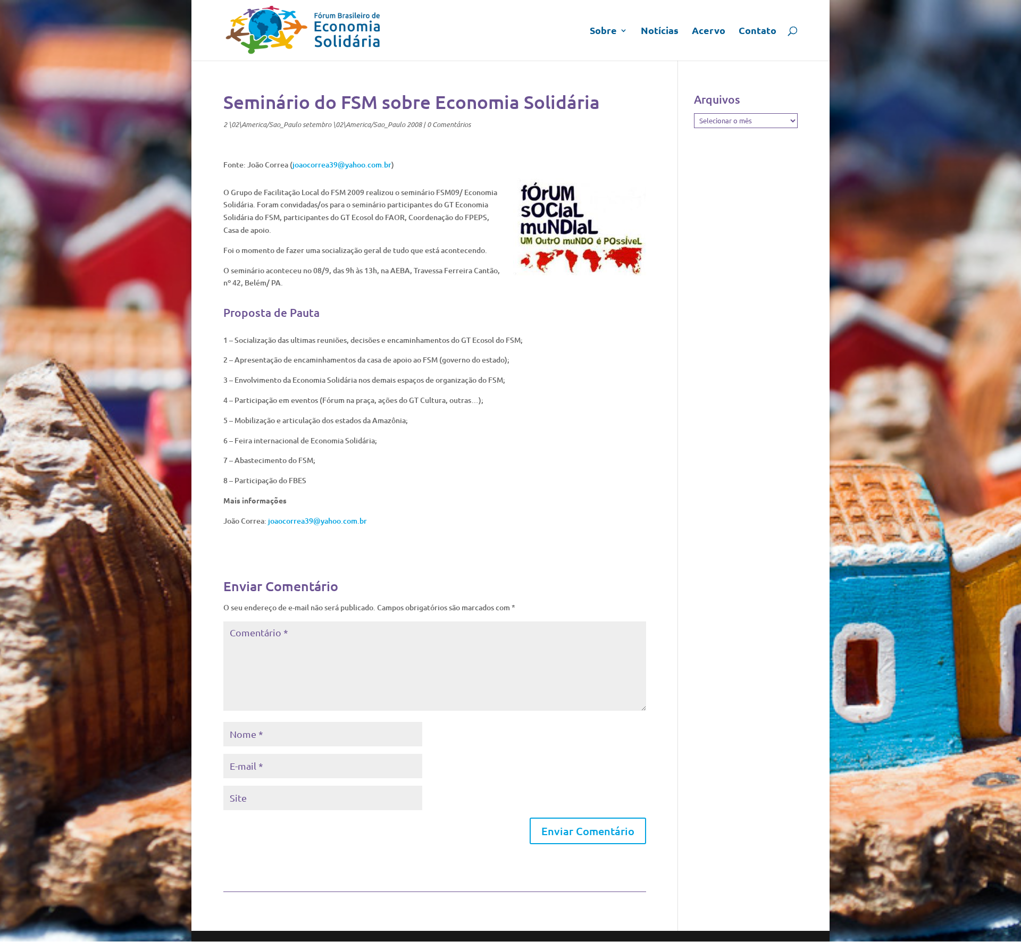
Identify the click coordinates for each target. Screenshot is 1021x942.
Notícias (660, 31)
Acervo (708, 31)
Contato (757, 31)
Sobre (603, 31)
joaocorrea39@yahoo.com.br (341, 164)
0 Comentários (449, 124)
